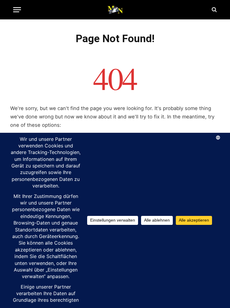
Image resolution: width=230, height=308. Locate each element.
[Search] (214, 9)
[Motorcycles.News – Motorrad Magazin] (115, 9)
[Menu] (17, 9)
